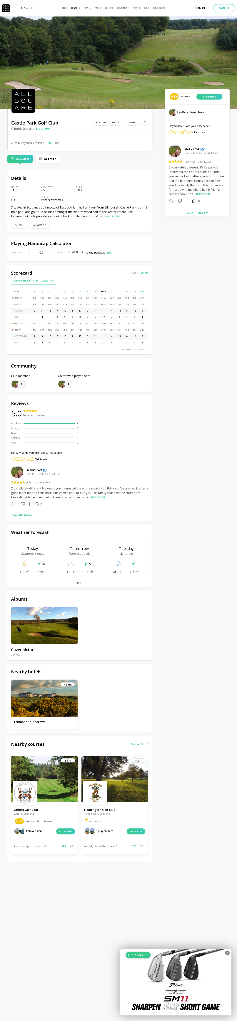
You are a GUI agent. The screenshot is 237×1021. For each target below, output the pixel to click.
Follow (101, 122)
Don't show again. (177, 1012)
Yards (134, 273)
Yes (49, 142)
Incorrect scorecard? (134, 349)
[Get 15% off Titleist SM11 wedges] (175, 982)
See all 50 (137, 744)
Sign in (200, 8)
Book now (65, 831)
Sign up (224, 8)
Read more (112, 216)
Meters (144, 273)
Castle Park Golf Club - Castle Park (33, 280)
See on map (43, 128)
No (57, 142)
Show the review (21, 515)
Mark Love (34, 470)
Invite (115, 122)
